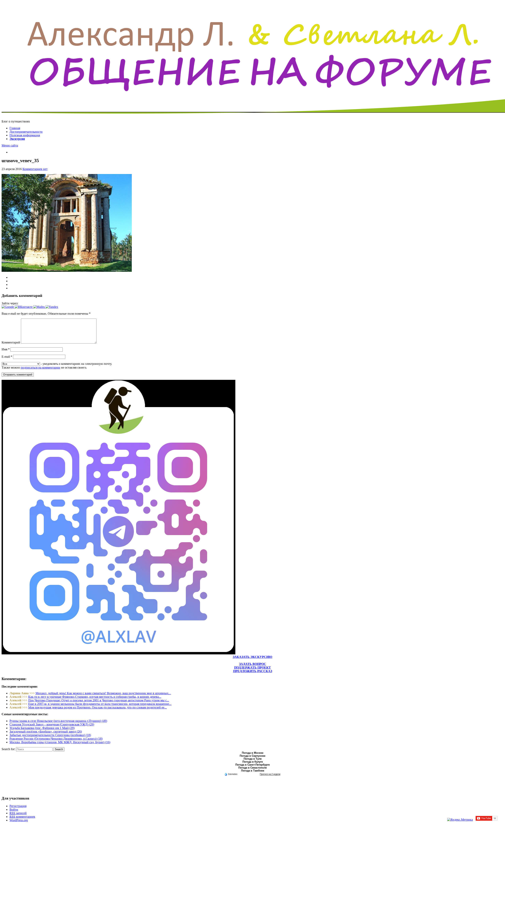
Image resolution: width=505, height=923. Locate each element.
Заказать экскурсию (252, 657)
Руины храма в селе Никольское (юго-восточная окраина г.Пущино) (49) (58, 721)
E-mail (7, 356)
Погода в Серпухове (252, 755)
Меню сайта (10, 145)
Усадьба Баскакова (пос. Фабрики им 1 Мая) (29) (42, 728)
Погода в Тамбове (252, 770)
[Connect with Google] (8, 307)
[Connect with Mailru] (39, 307)
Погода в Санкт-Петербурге (252, 764)
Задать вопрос (252, 664)
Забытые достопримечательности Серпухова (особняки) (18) (50, 735)
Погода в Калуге (252, 761)
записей (18, 813)
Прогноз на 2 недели (270, 774)
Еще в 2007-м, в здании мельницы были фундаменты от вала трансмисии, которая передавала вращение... (99, 704)
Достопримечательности (26, 131)
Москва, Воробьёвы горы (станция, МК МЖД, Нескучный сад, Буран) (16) (59, 742)
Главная (14, 128)
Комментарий (11, 342)
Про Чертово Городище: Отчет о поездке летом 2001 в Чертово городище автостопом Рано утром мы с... (98, 700)
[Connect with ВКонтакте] (24, 307)
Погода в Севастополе (252, 767)
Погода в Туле (253, 758)
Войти (13, 809)
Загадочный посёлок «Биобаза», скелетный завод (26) (45, 731)
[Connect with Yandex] (52, 307)
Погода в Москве (252, 752)
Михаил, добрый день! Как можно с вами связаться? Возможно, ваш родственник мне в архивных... (103, 693)
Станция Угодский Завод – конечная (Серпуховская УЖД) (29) (51, 724)
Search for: (8, 749)
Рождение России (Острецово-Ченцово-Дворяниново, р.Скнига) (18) (56, 738)
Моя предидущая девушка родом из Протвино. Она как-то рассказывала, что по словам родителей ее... (97, 707)
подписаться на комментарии (40, 367)
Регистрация (17, 806)
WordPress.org (18, 820)
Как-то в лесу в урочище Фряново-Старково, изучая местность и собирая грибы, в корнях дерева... (94, 696)
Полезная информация (24, 135)
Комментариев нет (35, 169)
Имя (6, 349)
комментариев (22, 816)
